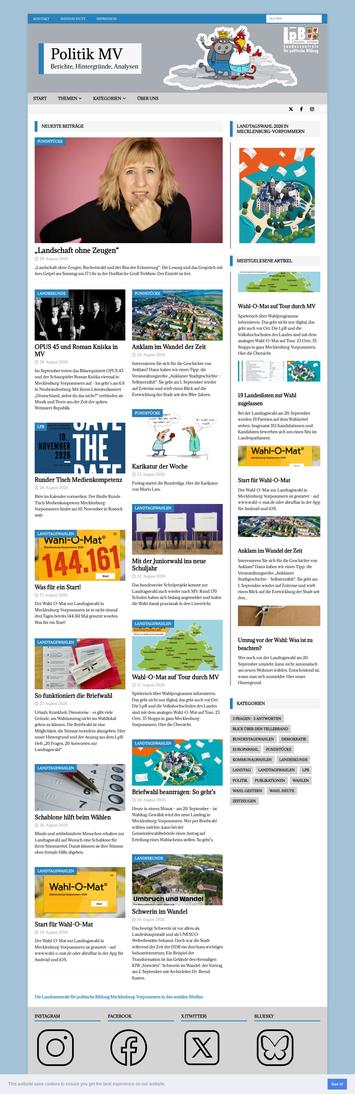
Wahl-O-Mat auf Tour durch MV (175, 677)
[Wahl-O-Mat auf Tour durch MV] (177, 645)
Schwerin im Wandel (159, 911)
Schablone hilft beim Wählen (73, 817)
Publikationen (270, 780)
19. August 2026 (151, 919)
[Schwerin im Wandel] (177, 879)
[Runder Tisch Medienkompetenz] (80, 448)
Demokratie (294, 739)
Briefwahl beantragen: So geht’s (173, 792)
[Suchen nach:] (294, 18)
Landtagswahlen (276, 770)
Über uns (147, 98)
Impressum (107, 19)
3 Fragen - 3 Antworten (257, 718)
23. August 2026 (151, 474)
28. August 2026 (54, 258)
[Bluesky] (322, 109)
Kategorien (107, 98)
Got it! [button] (337, 1084)
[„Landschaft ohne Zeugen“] (129, 190)
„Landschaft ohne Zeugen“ (77, 250)
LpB (305, 770)
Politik (240, 780)
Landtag (242, 770)
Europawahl (245, 749)
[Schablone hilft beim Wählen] (80, 787)
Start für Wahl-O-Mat (64, 924)
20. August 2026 (151, 799)
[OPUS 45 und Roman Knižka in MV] (80, 315)
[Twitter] (291, 109)
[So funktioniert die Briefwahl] (80, 663)
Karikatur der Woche (160, 466)
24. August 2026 (54, 932)
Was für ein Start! (58, 587)
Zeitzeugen (244, 801)
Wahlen (301, 780)
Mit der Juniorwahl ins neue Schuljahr (169, 564)
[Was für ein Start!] (80, 555)
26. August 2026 (54, 825)
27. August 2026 (53, 595)
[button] (167, 1084)
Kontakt (41, 19)
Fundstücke (278, 749)
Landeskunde (293, 759)
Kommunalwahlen (252, 759)
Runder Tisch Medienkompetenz (78, 479)
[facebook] (301, 109)
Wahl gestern (247, 790)
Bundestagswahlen (253, 739)
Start (40, 98)
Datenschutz (72, 19)
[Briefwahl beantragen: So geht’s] (177, 762)
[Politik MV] (177, 89)
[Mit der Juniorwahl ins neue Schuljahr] (177, 529)
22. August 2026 (151, 576)
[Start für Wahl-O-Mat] (80, 892)
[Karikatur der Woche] (177, 434)
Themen (67, 98)
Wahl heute (282, 790)
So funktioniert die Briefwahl (73, 695)
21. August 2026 (151, 684)
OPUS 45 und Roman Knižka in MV (76, 350)
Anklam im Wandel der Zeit (169, 347)
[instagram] (312, 109)
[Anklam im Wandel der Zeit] (177, 315)
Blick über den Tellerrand (260, 729)
